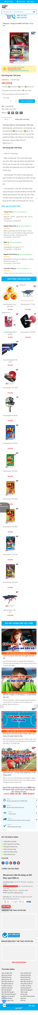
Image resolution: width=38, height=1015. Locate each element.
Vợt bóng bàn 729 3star (10, 582)
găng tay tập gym (7, 988)
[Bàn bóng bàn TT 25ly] (27, 292)
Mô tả (7, 119)
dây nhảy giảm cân (7, 1000)
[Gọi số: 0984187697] (4, 997)
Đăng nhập (22, 1)
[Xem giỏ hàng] (8, 16)
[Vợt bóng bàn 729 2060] (10, 515)
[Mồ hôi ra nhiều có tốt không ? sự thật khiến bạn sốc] (19, 681)
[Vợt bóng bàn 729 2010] (10, 431)
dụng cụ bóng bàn (10, 109)
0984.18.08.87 (22, 18)
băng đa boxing (6, 977)
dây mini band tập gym (9, 994)
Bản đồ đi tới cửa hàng (10, 886)
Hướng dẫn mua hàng (22, 119)
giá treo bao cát (6, 979)
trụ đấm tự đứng (7, 985)
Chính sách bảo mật (9, 854)
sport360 (18, 1008)
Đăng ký (31, 1)
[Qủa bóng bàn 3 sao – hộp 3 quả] (10, 292)
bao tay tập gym (7, 990)
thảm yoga (24, 992)
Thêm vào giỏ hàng (27, 101)
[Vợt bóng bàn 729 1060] (10, 376)
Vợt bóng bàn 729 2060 (10, 527)
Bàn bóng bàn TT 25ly (28, 304)
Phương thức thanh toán (10, 846)
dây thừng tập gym (27, 990)
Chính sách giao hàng (10, 849)
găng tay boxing (7, 975)
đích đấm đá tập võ (8, 981)
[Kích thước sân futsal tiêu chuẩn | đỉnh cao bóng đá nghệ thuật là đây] (19, 719)
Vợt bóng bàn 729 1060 (10, 388)
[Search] (34, 12)
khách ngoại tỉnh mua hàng (11, 844)
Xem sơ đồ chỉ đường (19, 962)
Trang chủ (6, 23)
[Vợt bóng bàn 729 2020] (10, 459)
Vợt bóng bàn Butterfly (10, 415)
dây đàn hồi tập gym (8, 992)
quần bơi (23, 998)
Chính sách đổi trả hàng (10, 852)
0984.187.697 (22, 15)
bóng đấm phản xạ (7, 983)
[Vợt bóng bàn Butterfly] (10, 404)
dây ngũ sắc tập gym (8, 996)
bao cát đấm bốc (7, 973)
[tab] (7, 119)
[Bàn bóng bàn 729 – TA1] (10, 598)
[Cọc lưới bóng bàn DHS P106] (10, 348)
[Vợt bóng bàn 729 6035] (27, 320)
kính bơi (23, 1000)
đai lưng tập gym (26, 988)
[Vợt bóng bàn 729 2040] (10, 487)
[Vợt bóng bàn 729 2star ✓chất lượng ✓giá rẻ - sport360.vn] (19, 46)
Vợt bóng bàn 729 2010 (10, 443)
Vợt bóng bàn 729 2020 (10, 471)
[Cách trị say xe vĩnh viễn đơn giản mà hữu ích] (19, 642)
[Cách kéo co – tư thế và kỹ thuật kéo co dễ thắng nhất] (19, 758)
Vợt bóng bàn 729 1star (10, 554)
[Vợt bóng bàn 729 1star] (10, 543)
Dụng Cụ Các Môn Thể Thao (19, 23)
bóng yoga (24, 994)
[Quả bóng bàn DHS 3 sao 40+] (10, 320)
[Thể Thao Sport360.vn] (5, 6)
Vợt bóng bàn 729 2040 (10, 499)
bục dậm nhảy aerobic (28, 996)
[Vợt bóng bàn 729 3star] (10, 570)
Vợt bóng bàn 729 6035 (27, 332)
